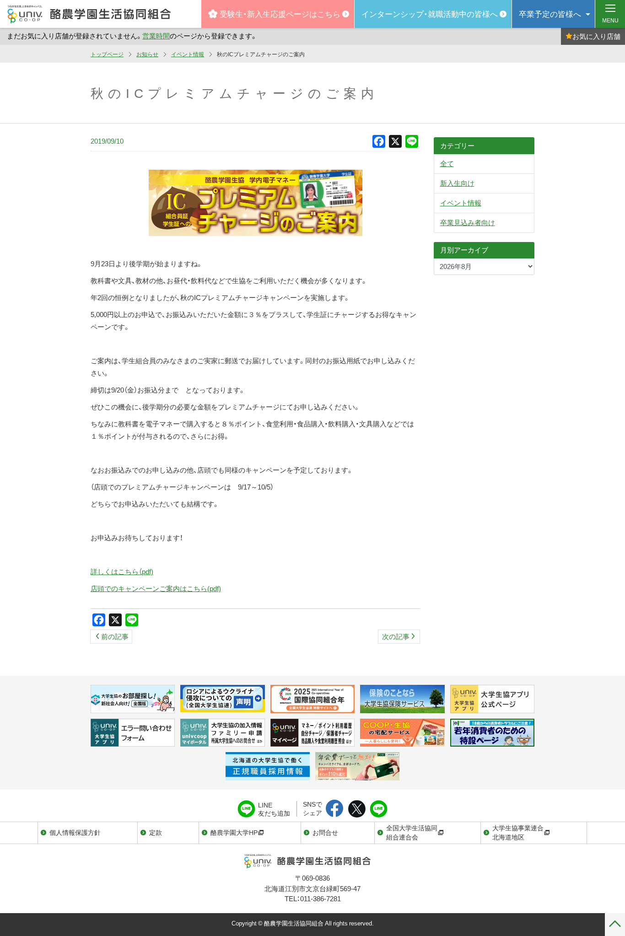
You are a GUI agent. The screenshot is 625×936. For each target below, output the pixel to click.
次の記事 (395, 636)
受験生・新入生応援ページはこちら (280, 13)
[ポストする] (356, 809)
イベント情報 (187, 54)
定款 (155, 832)
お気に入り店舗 (596, 36)
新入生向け (457, 183)
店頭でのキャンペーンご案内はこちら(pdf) (156, 588)
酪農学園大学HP (234, 832)
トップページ (107, 54)
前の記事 (115, 636)
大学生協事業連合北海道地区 (518, 832)
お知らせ (147, 54)
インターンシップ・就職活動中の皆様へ (429, 13)
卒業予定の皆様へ (550, 13)
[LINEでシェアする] (378, 809)
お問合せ (325, 832)
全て (447, 163)
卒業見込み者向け (467, 222)
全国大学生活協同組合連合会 (411, 832)
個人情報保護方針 (75, 832)
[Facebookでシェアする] (334, 809)
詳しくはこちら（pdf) (122, 571)
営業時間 (156, 36)
